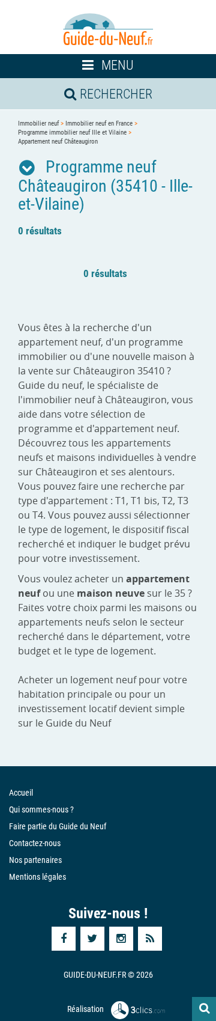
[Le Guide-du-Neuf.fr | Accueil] (108, 29)
